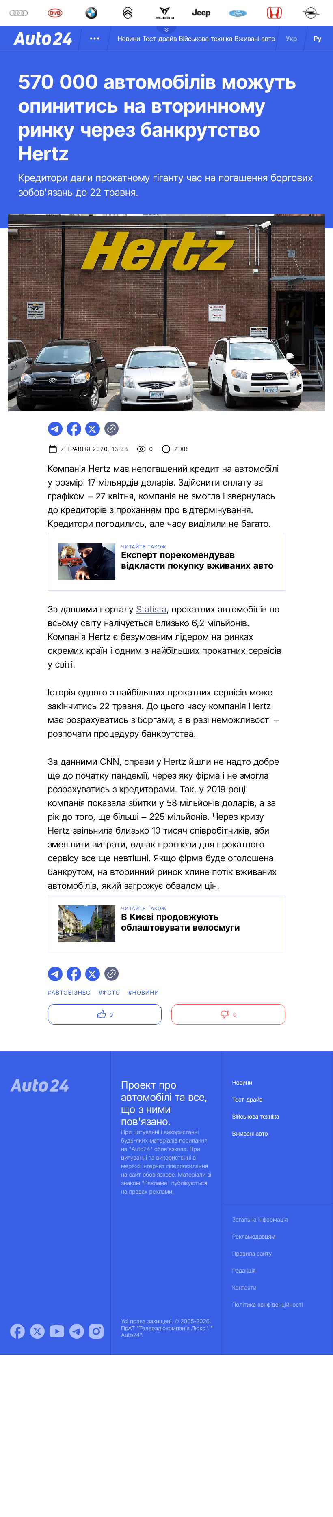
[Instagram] (96, 1331)
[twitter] (92, 429)
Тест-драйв (160, 38)
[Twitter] (37, 1331)
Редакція (244, 1270)
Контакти (244, 1287)
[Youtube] (57, 1331)
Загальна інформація (260, 1219)
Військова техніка (206, 38)
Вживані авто (255, 38)
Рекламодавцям (254, 1236)
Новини (128, 38)
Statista (151, 609)
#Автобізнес (69, 992)
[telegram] (55, 429)
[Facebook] (17, 1331)
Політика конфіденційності (267, 1304)
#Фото (109, 992)
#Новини (143, 992)
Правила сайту (252, 1253)
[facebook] (74, 429)
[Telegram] (76, 1331)
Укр (291, 38)
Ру (318, 38)
